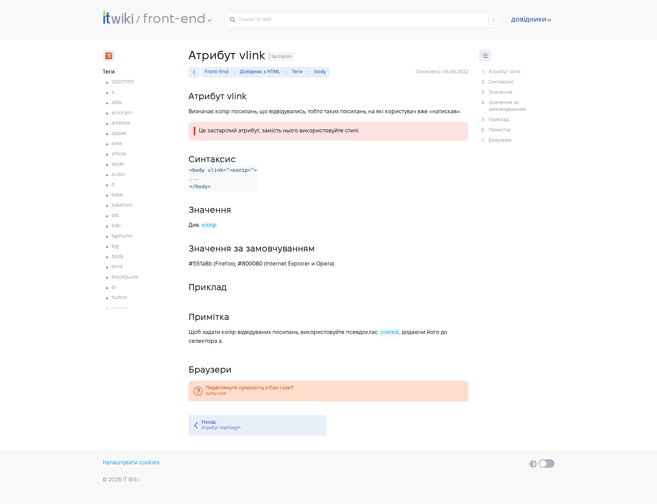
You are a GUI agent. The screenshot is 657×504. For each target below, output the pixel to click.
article (119, 154)
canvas (120, 308)
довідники (528, 20)
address (121, 123)
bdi (115, 216)
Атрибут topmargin (258, 425)
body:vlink (328, 391)
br (114, 287)
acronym (122, 113)
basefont (122, 205)
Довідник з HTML (260, 72)
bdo (116, 226)
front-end (174, 19)
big (115, 246)
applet (119, 133)
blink (117, 267)
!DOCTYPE (123, 82)
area (117, 144)
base (117, 195)
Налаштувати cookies (131, 462)
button (119, 298)
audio (118, 174)
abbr (117, 103)
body (117, 257)
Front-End (216, 72)
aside (118, 164)
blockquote (125, 277)
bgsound (122, 236)
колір (209, 225)
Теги (297, 72)
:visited (389, 332)
